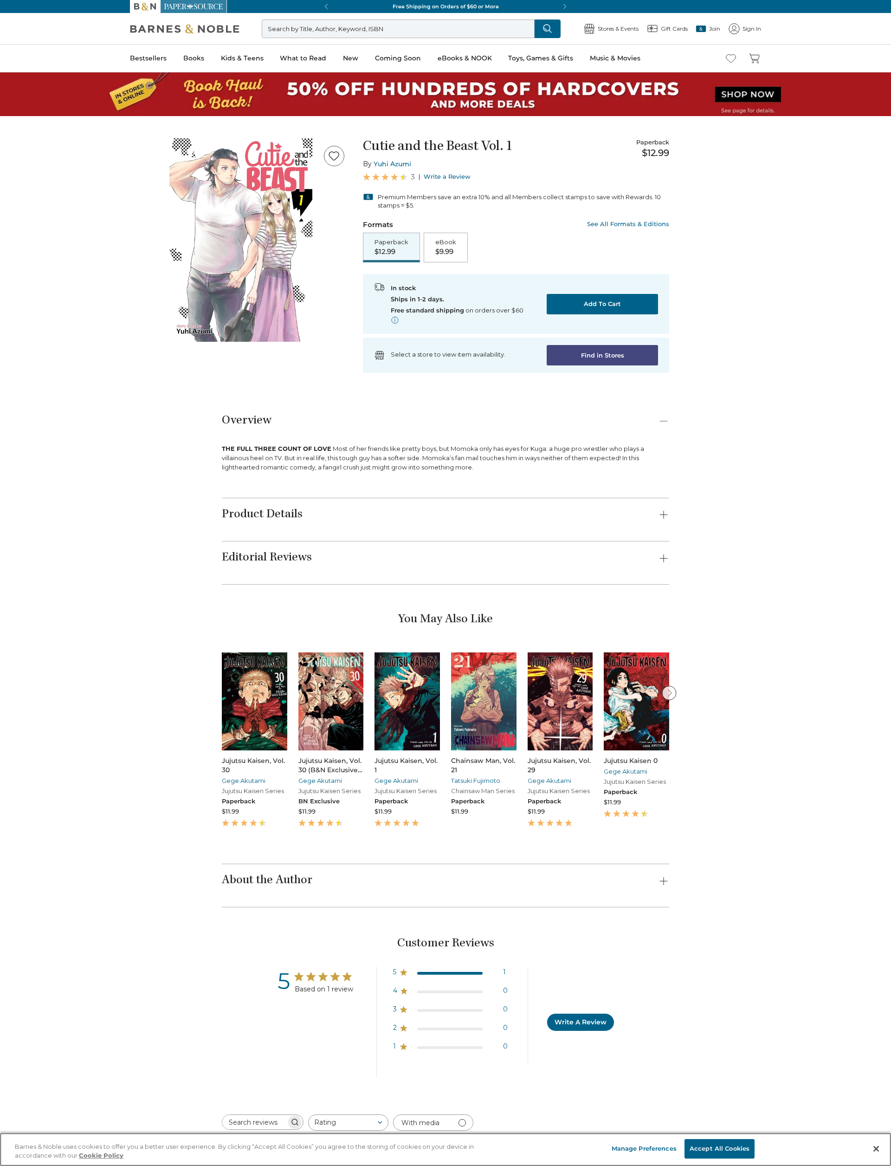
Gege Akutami (243, 780)
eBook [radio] (445, 247)
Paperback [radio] (391, 247)
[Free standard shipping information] (395, 320)
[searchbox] (254, 1122)
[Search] (548, 29)
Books (193, 58)
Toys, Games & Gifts (540, 58)
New (350, 58)
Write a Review (447, 176)
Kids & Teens (242, 58)
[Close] (876, 1149)
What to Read (303, 58)
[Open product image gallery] (241, 240)
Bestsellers (148, 58)
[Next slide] (669, 692)
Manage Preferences (644, 1148)
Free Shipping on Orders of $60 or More (446, 6)
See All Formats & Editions (628, 224)
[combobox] (348, 1122)
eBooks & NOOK (465, 58)
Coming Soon (398, 58)
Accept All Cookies (719, 1148)
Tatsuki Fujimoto (475, 780)
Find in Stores (602, 355)
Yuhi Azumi (392, 164)
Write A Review (581, 1022)
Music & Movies (615, 58)
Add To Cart (602, 303)
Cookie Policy (101, 1155)
